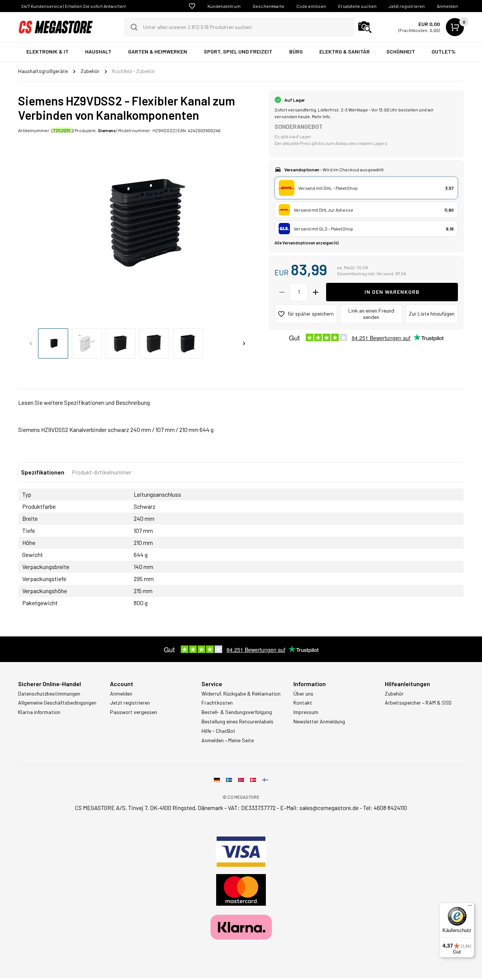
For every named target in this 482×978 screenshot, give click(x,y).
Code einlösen (311, 6)
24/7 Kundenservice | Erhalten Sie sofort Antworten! (73, 6)
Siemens (107, 130)
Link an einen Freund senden (371, 313)
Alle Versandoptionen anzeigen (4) (307, 242)
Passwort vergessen (133, 712)
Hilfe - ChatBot (218, 731)
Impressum (305, 712)
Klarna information (39, 712)
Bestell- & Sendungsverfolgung (236, 712)
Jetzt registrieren (407, 6)
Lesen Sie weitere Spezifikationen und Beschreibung (84, 402)
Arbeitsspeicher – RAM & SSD (418, 703)
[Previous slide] (31, 343)
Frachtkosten (217, 703)
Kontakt (302, 703)
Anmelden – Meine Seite (227, 740)
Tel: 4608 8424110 (385, 807)
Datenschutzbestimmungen (49, 694)
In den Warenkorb (392, 291)
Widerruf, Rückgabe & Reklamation (241, 694)
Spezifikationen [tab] (42, 472)
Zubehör (394, 694)
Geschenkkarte (268, 6)
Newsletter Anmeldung (319, 722)
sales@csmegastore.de (328, 807)
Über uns (303, 694)
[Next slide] (244, 343)
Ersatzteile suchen (357, 6)
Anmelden (447, 6)
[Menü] (469, 907)
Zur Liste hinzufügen (432, 313)
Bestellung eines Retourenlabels (237, 722)
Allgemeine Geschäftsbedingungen (57, 703)
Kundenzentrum (224, 6)
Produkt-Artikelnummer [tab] (101, 472)
